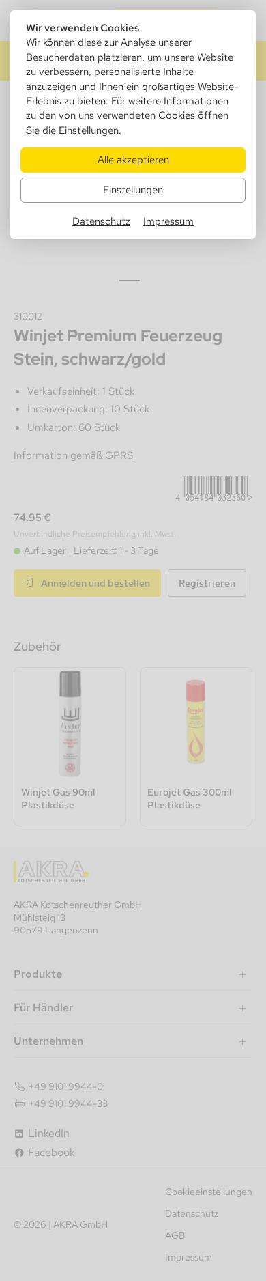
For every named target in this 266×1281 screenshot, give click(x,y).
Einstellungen (133, 189)
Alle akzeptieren (133, 159)
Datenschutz (101, 221)
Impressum (168, 221)
